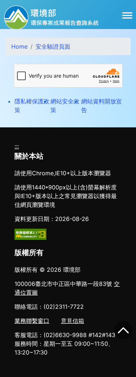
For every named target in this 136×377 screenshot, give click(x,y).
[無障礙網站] (30, 233)
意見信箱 (72, 320)
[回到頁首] (123, 330)
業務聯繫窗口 (32, 320)
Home (19, 46)
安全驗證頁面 (53, 46)
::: (17, 146)
